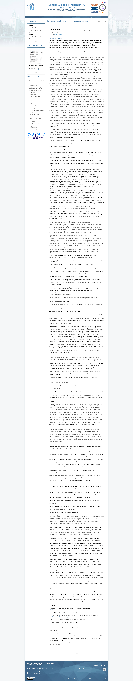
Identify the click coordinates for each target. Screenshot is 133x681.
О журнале (32, 17)
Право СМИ (32, 108)
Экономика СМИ (33, 92)
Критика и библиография (35, 118)
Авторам (91, 17)
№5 (40, 30)
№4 (37, 30)
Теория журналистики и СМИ (36, 81)
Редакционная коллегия (47, 17)
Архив (60, 17)
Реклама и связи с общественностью (33, 102)
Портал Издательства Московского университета (91, 669)
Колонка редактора (34, 114)
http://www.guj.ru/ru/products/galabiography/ (60, 617)
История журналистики (35, 105)
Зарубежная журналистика (35, 100)
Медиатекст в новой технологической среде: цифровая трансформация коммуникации (35, 125)
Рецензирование (71, 17)
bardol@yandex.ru (58, 34)
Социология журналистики (35, 90)
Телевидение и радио (34, 96)
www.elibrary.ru (38, 69)
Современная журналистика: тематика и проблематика (36, 87)
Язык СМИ (31, 107)
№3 (35, 27)
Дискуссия (31, 112)
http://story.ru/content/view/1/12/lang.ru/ (59, 609)
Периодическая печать (34, 94)
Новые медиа (32, 98)
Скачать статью (101, 21)
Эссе (30, 116)
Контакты (101, 17)
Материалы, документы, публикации (35, 120)
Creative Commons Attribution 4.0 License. (69, 678)
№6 (29, 32)
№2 (32, 27)
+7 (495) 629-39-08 (35, 672)
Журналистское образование (36, 110)
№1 (29, 27)
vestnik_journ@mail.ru (34, 673)
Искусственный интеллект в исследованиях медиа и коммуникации (36, 84)
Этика (82, 17)
